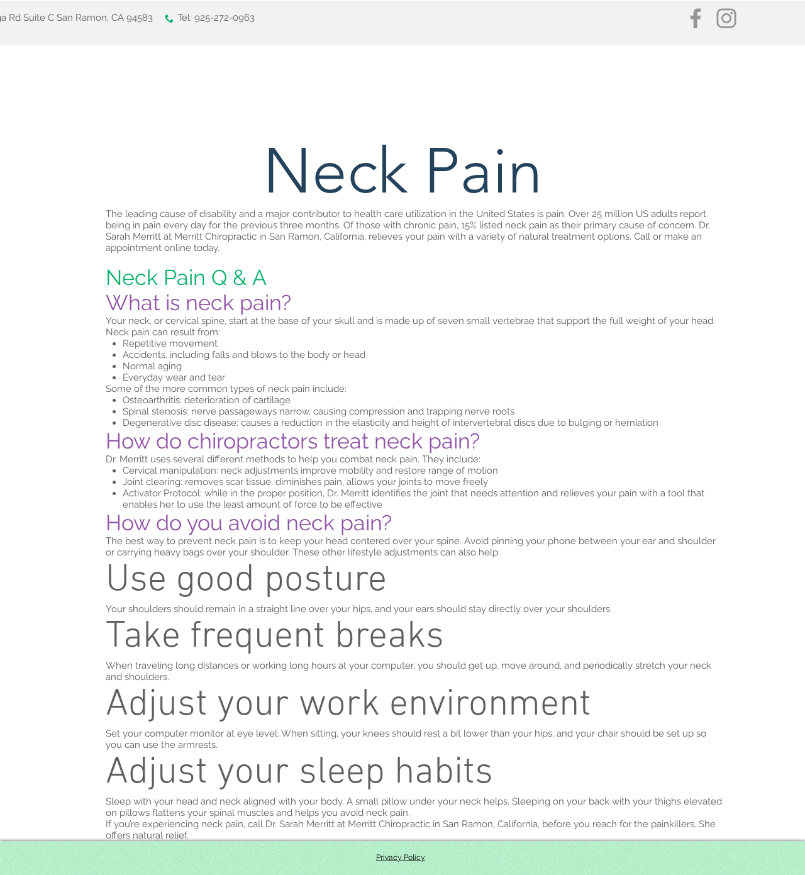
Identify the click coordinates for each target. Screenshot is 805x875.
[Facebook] (695, 18)
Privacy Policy (400, 857)
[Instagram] (726, 18)
